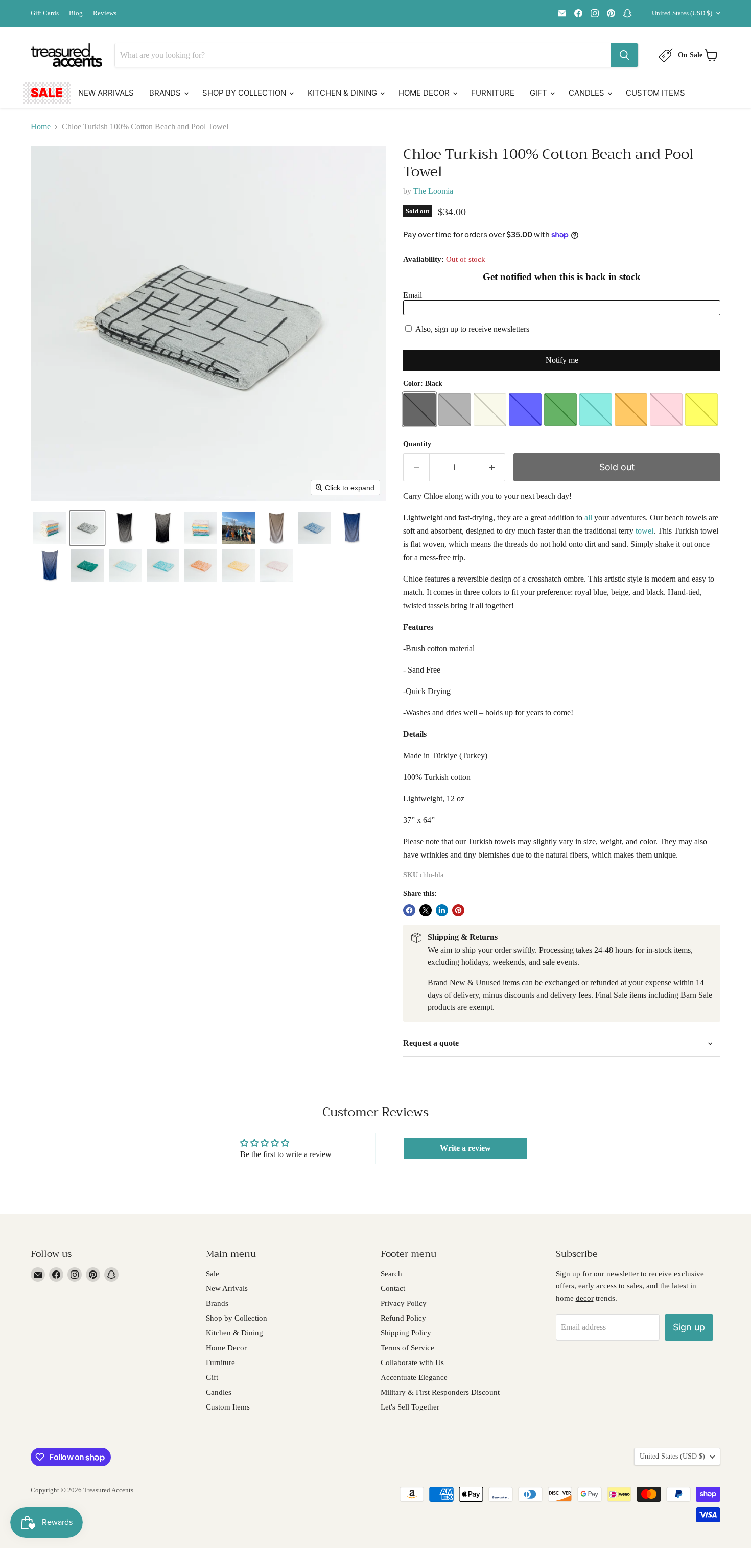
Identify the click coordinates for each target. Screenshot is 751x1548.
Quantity (417, 444)
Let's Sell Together (410, 1407)
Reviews (104, 13)
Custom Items (655, 93)
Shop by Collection (245, 93)
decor (585, 1298)
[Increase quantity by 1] (492, 467)
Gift (539, 93)
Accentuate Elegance (414, 1377)
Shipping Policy (406, 1333)
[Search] (624, 55)
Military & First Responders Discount (440, 1392)
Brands (166, 93)
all (588, 517)
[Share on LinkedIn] (442, 910)
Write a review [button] (465, 1148)
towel (644, 530)
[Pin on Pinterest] (458, 910)
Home (41, 126)
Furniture (492, 93)
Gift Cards (45, 13)
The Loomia (433, 191)
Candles (587, 93)
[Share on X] (425, 910)
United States (682, 13)
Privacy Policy (404, 1303)
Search (391, 1273)
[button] (49, 528)
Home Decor (425, 93)
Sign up (689, 1327)
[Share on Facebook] (409, 910)
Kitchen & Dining (343, 93)
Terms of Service (407, 1348)
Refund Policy (403, 1318)
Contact (393, 1288)
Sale (47, 92)
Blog (76, 13)
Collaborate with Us (412, 1362)
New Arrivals (106, 93)
